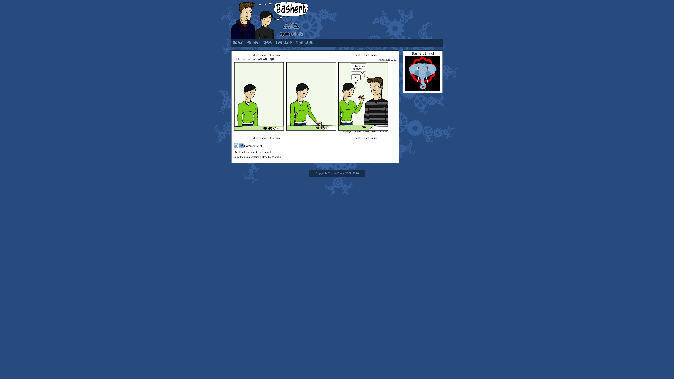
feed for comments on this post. (253, 152)
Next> (358, 55)
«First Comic (259, 55)
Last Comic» (370, 55)
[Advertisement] (399, 13)
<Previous (274, 55)
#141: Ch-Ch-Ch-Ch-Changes (254, 59)
